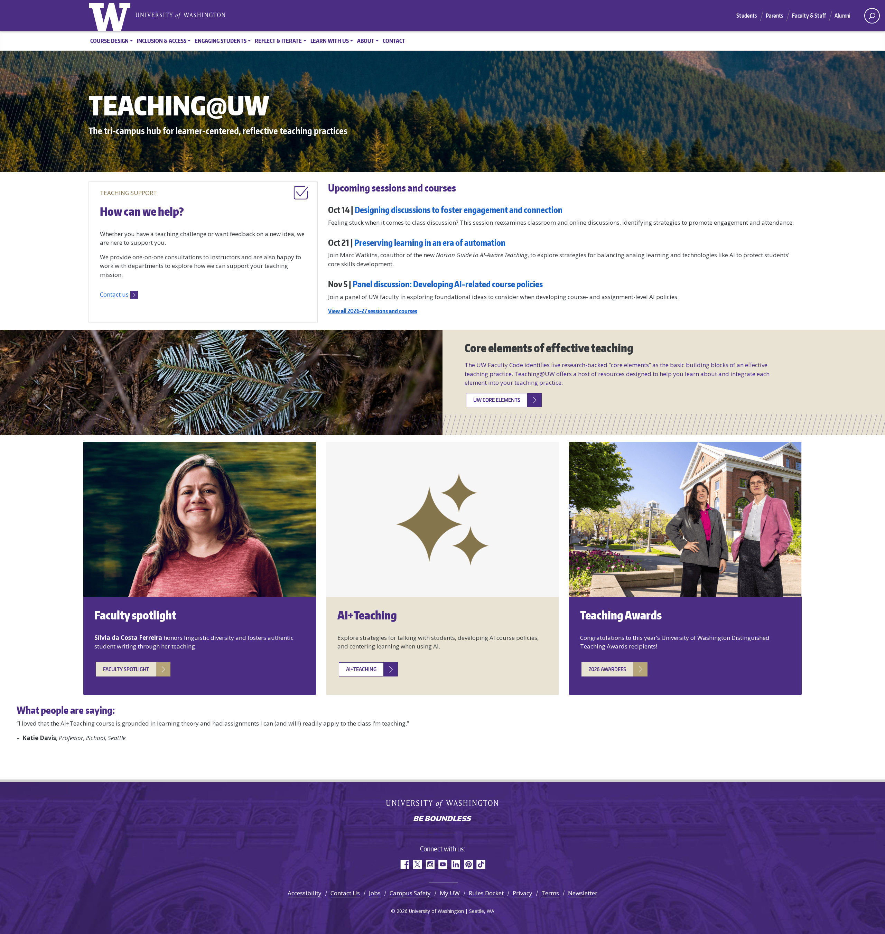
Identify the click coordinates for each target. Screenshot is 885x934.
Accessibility (305, 893)
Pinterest (468, 864)
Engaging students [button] (220, 40)
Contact (394, 40)
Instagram (430, 864)
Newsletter (582, 893)
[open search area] (872, 16)
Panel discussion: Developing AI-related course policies (448, 284)
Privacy (522, 893)
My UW (450, 893)
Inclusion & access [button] (161, 40)
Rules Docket (486, 893)
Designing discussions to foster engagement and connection (458, 209)
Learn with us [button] (329, 40)
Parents (774, 15)
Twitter (417, 864)
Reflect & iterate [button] (278, 40)
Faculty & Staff (809, 15)
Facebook (404, 864)
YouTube (442, 864)
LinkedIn (455, 864)
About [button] (365, 40)
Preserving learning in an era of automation (429, 242)
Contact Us (345, 893)
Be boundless (442, 819)
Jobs (375, 893)
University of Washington (110, 15)
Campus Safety (410, 893)
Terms (550, 893)
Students (746, 15)
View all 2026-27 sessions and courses (372, 311)
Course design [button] (109, 40)
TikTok (481, 864)
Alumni (842, 15)
